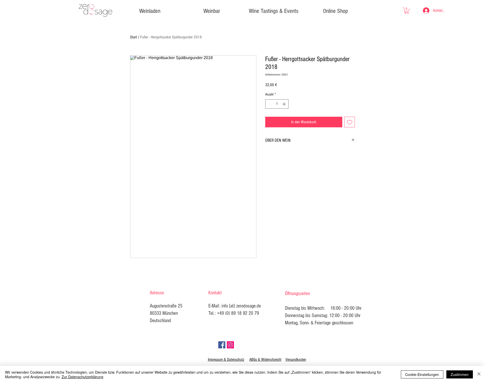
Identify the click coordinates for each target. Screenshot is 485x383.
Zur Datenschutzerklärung (82, 376)
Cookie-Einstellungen (422, 374)
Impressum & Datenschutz (226, 359)
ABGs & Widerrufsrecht (265, 359)
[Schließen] (479, 374)
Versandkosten (295, 359)
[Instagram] (230, 344)
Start (133, 37)
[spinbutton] (276, 104)
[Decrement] (269, 104)
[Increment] (284, 104)
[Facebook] (221, 344)
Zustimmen (460, 374)
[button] (406, 10)
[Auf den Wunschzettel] (349, 122)
